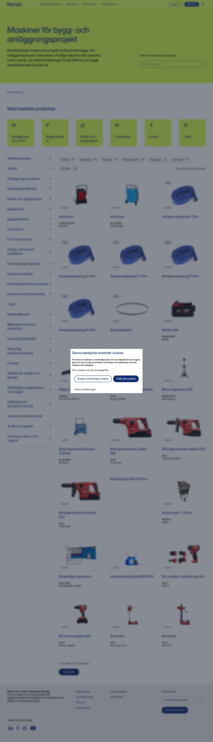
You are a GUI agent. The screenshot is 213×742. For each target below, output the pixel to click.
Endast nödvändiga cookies (93, 378)
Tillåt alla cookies (126, 378)
